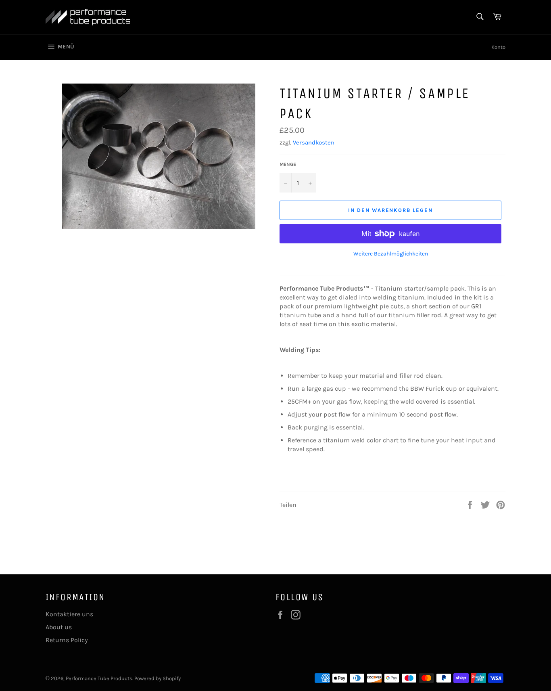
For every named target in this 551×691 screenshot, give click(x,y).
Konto (498, 47)
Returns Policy (67, 640)
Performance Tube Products (99, 678)
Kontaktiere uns (69, 614)
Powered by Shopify (157, 678)
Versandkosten (313, 142)
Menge (288, 164)
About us (59, 627)
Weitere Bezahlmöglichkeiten (390, 253)
